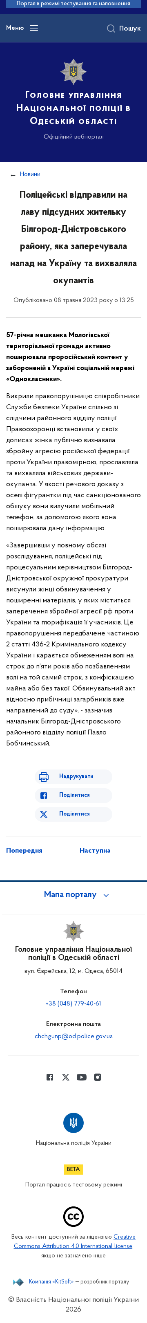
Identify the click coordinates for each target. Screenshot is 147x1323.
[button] (73, 895)
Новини (30, 174)
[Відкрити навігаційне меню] (34, 28)
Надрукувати (76, 777)
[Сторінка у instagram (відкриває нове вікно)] (97, 1077)
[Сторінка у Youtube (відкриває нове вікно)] (82, 1077)
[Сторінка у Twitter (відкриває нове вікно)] (66, 1077)
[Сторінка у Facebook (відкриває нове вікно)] (50, 1077)
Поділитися (74, 795)
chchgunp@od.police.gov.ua (74, 1036)
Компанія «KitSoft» (51, 1282)
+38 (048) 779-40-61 (73, 1004)
